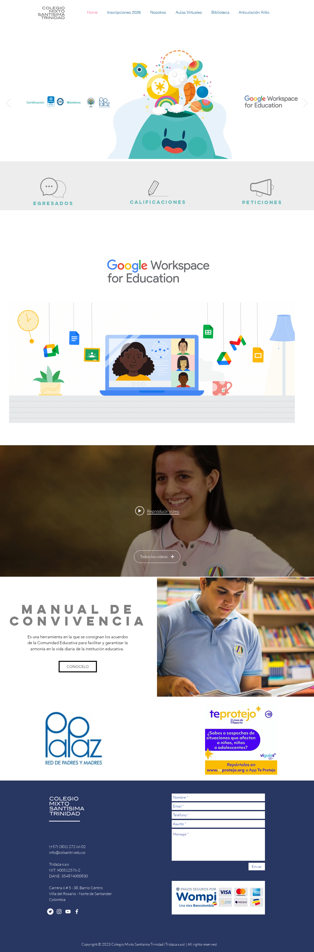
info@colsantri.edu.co (67, 852)
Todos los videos (154, 556)
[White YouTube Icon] (68, 911)
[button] (121, 12)
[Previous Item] (8, 103)
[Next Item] (305, 103)
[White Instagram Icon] (59, 911)
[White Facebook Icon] (77, 911)
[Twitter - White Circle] (50, 911)
